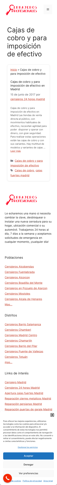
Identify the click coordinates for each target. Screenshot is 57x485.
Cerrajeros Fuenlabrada (20, 272)
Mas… (8, 304)
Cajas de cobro (24, 170)
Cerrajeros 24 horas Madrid (22, 387)
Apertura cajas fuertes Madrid (24, 393)
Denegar (28, 464)
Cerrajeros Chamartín (18, 340)
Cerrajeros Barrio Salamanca (23, 324)
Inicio (13, 69)
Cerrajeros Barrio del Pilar (21, 346)
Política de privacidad (32, 481)
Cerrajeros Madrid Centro (21, 335)
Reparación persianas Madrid (23, 404)
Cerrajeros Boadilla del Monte (23, 282)
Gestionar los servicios (28, 447)
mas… (8, 362)
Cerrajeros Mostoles (17, 293)
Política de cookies (12, 481)
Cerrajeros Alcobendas (19, 266)
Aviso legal (48, 481)
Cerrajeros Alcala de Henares (23, 299)
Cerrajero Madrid (15, 382)
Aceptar (28, 455)
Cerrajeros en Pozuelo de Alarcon (26, 288)
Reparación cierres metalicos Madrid (28, 398)
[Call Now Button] (7, 478)
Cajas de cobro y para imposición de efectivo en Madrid (27, 85)
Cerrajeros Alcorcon (17, 277)
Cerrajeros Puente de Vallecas (24, 351)
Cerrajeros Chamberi (18, 329)
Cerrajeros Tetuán (16, 356)
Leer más (15, 150)
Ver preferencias (28, 473)
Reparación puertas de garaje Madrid (28, 409)
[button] (52, 415)
